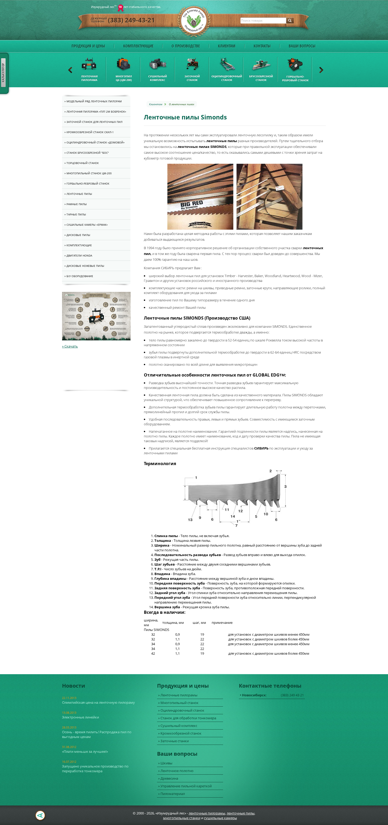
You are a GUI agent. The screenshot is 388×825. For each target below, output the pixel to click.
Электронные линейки (80, 717)
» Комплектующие (78, 245)
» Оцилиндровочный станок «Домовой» (94, 142)
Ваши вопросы (302, 46)
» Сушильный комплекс (177, 725)
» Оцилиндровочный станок (181, 710)
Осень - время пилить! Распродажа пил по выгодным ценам (96, 734)
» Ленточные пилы (78, 194)
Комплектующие (138, 46)
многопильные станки (181, 818)
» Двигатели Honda (78, 255)
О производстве (186, 46)
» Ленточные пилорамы (177, 695)
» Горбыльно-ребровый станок (86, 183)
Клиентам (226, 46)
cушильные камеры (220, 818)
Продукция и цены (88, 46)
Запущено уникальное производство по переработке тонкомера (95, 768)
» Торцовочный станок (81, 163)
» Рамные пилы (75, 204)
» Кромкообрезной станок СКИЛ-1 (89, 132)
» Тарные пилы (75, 214)
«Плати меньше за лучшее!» (85, 751)
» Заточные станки (173, 741)
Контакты (262, 46)
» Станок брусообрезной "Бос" (86, 153)
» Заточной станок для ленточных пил (93, 122)
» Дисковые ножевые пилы (84, 266)
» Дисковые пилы (77, 235)
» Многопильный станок (178, 702)
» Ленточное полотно (175, 770)
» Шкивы (165, 763)
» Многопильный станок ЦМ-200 (88, 173)
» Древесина (168, 778)
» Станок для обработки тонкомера (187, 718)
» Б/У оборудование (78, 276)
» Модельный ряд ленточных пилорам (93, 101)
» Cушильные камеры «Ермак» (86, 224)
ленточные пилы (240, 813)
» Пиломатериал (171, 793)
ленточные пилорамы (207, 813)
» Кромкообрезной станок (179, 733)
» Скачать (70, 346)
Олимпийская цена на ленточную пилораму (98, 702)
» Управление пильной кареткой (185, 786)
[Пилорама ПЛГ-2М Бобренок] (96, 339)
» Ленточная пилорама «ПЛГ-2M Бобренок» (95, 111)
